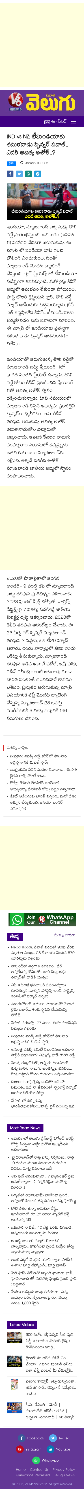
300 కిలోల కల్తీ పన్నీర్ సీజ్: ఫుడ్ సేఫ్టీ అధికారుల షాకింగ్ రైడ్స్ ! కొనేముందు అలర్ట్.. (50, 1341)
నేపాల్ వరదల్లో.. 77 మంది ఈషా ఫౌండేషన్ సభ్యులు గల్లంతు (44, 1026)
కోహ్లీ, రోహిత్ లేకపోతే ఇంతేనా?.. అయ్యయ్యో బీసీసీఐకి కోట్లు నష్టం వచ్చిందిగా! (43, 786)
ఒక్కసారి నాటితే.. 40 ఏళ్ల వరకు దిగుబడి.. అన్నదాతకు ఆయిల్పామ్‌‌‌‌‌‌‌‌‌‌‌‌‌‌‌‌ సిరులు (42, 1231)
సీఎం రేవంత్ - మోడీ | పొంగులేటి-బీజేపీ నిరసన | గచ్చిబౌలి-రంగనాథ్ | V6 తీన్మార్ (50, 1411)
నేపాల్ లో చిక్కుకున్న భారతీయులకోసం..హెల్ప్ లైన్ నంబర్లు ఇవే (42, 1104)
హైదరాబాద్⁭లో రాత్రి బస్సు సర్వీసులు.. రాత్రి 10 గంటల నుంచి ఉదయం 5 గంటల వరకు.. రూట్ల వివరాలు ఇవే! (42, 1163)
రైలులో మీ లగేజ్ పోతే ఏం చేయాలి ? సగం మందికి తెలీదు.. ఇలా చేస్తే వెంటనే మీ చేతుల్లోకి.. (50, 1364)
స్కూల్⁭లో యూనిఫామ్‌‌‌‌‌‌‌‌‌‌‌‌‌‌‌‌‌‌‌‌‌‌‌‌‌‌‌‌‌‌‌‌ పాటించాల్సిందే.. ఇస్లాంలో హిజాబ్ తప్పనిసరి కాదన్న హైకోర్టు (43, 1199)
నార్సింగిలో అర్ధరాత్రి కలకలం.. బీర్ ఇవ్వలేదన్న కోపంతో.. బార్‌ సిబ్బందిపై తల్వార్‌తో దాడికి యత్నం (38, 972)
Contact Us (39, 1470)
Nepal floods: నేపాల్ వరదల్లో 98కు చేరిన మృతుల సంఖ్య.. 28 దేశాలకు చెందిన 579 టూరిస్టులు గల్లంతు (43, 953)
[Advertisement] (42, 45)
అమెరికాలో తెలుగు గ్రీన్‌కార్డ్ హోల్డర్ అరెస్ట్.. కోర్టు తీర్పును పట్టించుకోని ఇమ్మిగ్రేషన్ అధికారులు (43, 1144)
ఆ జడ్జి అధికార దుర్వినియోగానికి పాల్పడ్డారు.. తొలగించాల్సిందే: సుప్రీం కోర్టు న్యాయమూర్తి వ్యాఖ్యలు (42, 1247)
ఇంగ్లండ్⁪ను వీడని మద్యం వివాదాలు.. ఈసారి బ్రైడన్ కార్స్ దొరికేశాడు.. (43, 773)
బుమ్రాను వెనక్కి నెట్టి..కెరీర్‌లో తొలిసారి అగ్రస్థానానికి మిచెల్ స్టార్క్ (38, 760)
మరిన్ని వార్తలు (64, 935)
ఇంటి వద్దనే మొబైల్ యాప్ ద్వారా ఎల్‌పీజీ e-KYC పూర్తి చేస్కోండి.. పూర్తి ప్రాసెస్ (42, 1263)
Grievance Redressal (33, 1476)
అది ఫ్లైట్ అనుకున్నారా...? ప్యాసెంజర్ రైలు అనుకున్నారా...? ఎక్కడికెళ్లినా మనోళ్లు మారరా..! (43, 1182)
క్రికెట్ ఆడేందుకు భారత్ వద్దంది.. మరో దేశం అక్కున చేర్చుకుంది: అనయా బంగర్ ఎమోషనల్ (43, 803)
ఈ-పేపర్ (59, 122)
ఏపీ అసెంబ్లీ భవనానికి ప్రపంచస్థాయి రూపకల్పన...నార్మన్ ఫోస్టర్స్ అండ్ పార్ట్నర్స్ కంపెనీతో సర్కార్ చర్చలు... (43, 991)
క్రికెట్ (11, 163)
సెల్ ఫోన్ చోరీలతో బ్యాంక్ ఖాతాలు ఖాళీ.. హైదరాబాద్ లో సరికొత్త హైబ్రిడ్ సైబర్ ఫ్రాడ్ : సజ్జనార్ (44, 1279)
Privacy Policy (64, 1470)
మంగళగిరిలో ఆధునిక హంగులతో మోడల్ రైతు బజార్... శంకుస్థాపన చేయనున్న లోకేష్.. (43, 1010)
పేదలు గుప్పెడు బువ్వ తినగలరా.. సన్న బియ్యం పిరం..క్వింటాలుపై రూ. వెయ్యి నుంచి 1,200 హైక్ (39, 1298)
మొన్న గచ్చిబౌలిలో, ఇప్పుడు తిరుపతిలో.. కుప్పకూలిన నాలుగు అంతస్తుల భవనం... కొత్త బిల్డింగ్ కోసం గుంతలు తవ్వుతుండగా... (44, 1069)
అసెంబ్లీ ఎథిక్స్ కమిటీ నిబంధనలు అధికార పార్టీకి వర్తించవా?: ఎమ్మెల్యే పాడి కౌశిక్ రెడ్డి (43, 1053)
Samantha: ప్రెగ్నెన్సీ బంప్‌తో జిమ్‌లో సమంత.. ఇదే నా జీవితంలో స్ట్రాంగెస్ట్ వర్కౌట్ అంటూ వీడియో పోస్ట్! (44, 1088)
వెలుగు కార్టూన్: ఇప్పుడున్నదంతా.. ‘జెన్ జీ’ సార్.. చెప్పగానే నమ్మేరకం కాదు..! (51, 1388)
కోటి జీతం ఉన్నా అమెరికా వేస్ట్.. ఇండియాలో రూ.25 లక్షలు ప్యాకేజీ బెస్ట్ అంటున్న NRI (40, 1214)
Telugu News (64, 1476)
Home (21, 1470)
